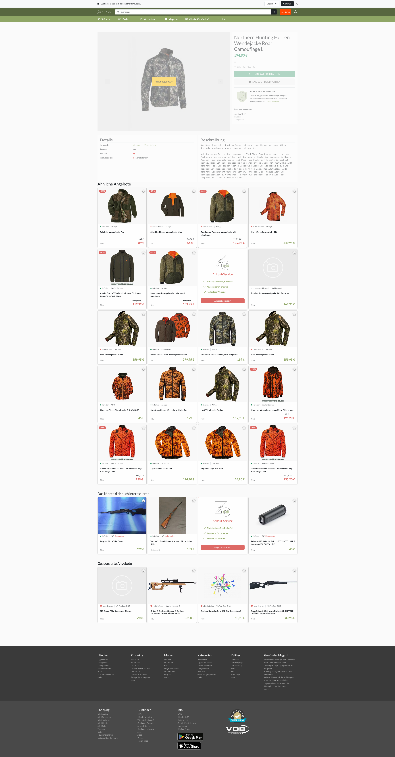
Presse (140, 738)
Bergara (167, 674)
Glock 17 (135, 665)
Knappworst (103, 662)
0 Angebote (239, 119)
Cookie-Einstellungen (186, 723)
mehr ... (101, 677)
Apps (139, 735)
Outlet (100, 732)
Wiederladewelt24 (106, 674)
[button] (294, 12)
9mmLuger (236, 674)
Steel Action (169, 671)
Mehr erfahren (272, 101)
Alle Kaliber (103, 726)
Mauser (167, 659)
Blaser (167, 665)
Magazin (173, 19)
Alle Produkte (104, 720)
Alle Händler (103, 723)
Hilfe (223, 19)
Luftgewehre (203, 668)
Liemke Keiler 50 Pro (140, 668)
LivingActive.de (104, 665)
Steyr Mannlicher (171, 668)
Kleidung (136, 145)
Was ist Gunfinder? (199, 19)
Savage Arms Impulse (140, 677)
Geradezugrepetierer (207, 674)
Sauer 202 (135, 662)
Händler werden (144, 717)
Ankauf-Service (144, 726)
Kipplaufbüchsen (205, 662)
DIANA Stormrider (139, 674)
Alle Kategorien (104, 717)
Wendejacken (150, 145)
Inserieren (285, 12)
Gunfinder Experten (146, 723)
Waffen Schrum (104, 668)
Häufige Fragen (184, 729)
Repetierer (202, 659)
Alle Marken (103, 714)
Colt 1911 (135, 671)
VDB (100, 671)
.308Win (235, 659)
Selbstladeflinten (205, 665)
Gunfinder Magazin (145, 729)
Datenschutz (183, 720)
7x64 (233, 668)
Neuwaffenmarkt (105, 735)
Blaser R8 (135, 659)
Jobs (139, 732)
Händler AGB (183, 717)
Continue (287, 3)
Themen (101, 729)
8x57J (234, 671)
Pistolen (201, 671)
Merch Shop (142, 741)
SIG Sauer (168, 662)
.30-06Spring (237, 662)
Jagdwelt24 (240, 113)
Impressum (182, 726)
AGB (179, 714)
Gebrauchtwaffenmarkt (108, 738)
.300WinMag (237, 665)
